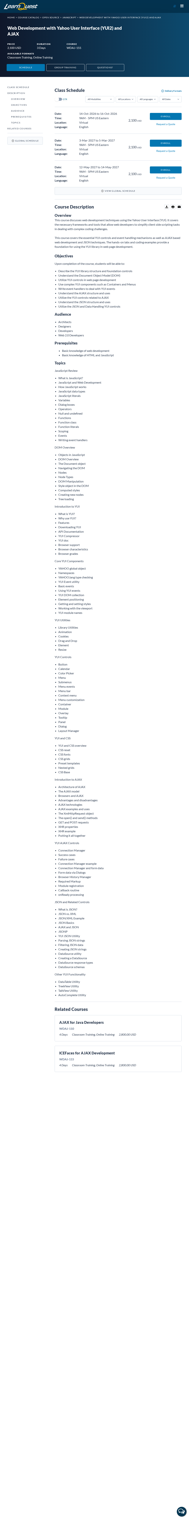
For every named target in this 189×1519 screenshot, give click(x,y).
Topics (15, 122)
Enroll (166, 116)
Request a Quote (165, 124)
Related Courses (19, 128)
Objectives (19, 105)
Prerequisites (21, 116)
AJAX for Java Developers (81, 1022)
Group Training (65, 67)
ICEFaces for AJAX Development (87, 1053)
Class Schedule (18, 87)
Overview (18, 99)
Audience (18, 110)
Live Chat (181, 1511)
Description (16, 93)
